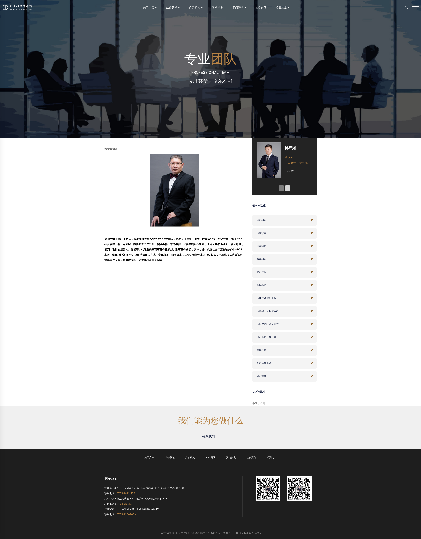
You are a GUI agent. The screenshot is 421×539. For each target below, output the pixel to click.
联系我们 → (291, 171)
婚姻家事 (261, 233)
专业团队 (217, 7)
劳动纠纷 (261, 259)
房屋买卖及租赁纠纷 (268, 311)
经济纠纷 (261, 220)
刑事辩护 (261, 246)
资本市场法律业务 (266, 337)
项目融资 (261, 285)
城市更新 (261, 376)
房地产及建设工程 (266, 298)
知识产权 (261, 272)
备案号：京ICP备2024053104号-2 (242, 533)
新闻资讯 (238, 7)
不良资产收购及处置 (268, 324)
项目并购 (261, 350)
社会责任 (261, 7)
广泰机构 (194, 7)
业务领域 (171, 7)
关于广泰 (148, 7)
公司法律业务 (264, 363)
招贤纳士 (281, 7)
